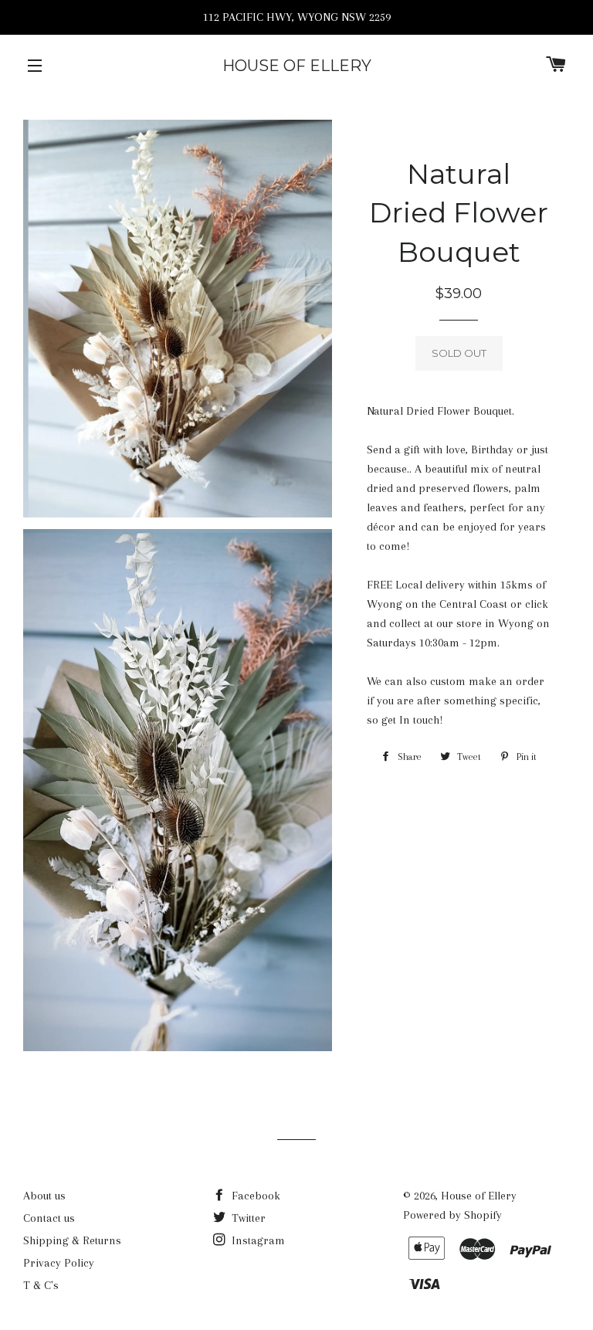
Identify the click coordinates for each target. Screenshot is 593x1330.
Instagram (257, 1240)
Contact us (49, 1218)
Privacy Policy (58, 1263)
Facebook (254, 1196)
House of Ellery (296, 65)
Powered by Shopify (452, 1215)
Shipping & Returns (72, 1240)
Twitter (247, 1218)
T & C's (41, 1285)
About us (44, 1196)
